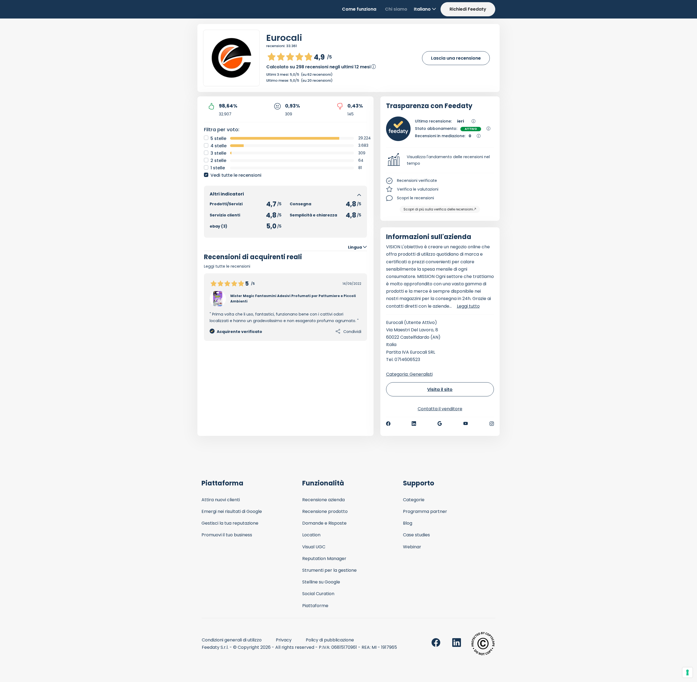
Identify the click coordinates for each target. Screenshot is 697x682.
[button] (440, 160)
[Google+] (440, 423)
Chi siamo (396, 9)
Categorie (413, 500)
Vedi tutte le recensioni (235, 175)
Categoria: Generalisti (409, 374)
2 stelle (218, 160)
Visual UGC (313, 547)
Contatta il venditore (440, 409)
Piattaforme (315, 606)
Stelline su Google (321, 582)
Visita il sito (440, 389)
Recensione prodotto (325, 511)
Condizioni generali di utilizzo (232, 640)
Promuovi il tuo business (226, 535)
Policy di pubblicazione (330, 640)
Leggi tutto (468, 306)
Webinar (412, 547)
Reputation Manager (324, 558)
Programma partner (425, 511)
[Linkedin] (414, 423)
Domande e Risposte (324, 523)
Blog (407, 523)
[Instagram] (492, 423)
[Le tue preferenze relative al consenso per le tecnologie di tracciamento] (687, 672)
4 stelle (218, 146)
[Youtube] (465, 423)
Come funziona (359, 9)
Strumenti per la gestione (329, 570)
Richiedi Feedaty (468, 9)
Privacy (284, 640)
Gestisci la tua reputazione (229, 523)
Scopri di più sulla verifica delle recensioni (438, 209)
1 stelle (217, 168)
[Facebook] (388, 423)
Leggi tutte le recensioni (227, 266)
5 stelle (218, 138)
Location (311, 535)
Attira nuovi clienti (220, 500)
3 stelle (218, 153)
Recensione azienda (323, 500)
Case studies (416, 535)
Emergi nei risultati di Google (231, 511)
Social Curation (318, 594)
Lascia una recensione (456, 58)
